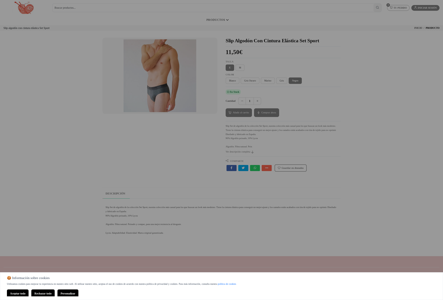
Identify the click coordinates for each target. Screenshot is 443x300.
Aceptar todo (17, 293)
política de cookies (227, 284)
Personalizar (68, 293)
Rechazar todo (43, 293)
